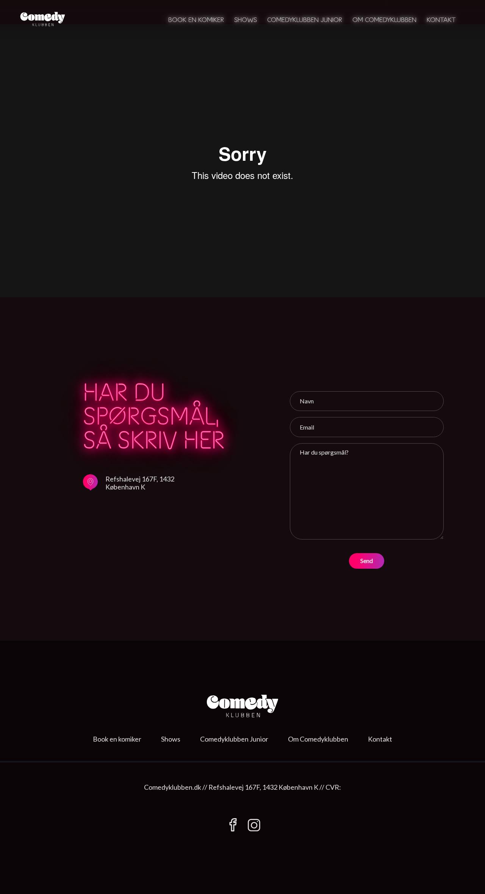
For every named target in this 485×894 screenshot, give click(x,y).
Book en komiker (196, 20)
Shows (245, 20)
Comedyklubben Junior (304, 20)
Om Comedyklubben (384, 20)
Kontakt (441, 20)
